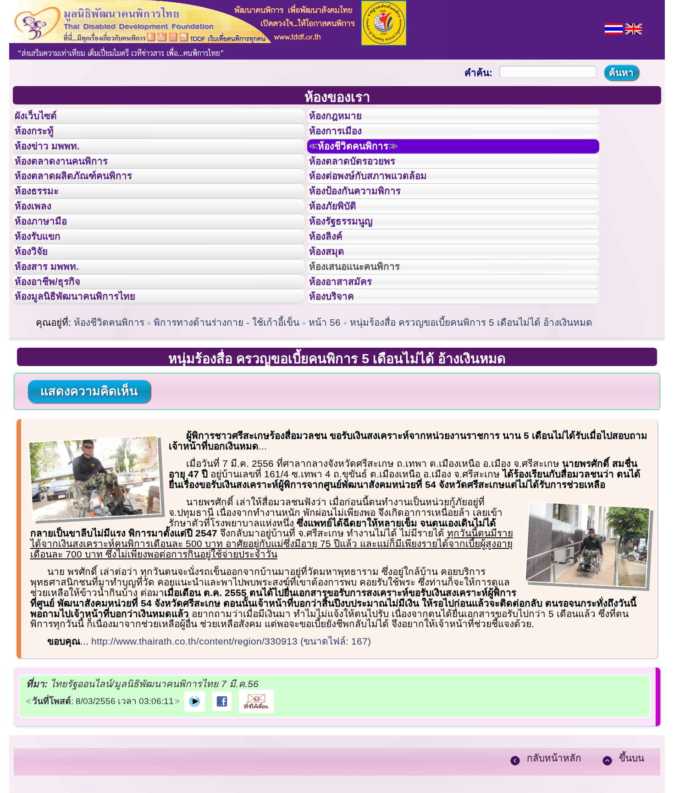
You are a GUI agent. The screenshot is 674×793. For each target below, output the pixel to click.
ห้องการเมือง (343, 139)
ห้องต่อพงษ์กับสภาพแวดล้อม (381, 200)
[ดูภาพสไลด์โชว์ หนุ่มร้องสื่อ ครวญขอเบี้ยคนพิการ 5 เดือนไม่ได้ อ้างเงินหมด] (194, 772)
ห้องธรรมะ (43, 221)
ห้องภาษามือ (48, 262)
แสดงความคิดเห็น (89, 463)
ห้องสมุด (332, 303)
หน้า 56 (325, 393)
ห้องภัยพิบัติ (340, 241)
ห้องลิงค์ (332, 283)
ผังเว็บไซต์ (43, 118)
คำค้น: (478, 72)
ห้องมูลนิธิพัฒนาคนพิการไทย (88, 365)
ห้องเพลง (39, 241)
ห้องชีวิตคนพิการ (365, 159)
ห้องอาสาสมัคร (349, 345)
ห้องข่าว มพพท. (55, 159)
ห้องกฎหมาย (343, 118)
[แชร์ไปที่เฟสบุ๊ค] (222, 772)
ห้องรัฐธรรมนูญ (349, 262)
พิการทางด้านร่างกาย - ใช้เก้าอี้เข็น (226, 393)
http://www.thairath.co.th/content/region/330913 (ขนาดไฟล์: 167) (231, 712)
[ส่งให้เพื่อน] (256, 772)
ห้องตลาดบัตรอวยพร (363, 180)
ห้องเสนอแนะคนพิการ (366, 324)
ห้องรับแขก (44, 283)
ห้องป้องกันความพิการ (366, 221)
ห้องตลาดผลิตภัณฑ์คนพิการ (86, 200)
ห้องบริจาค (339, 365)
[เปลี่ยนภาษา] (614, 27)
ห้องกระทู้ (40, 139)
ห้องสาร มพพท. (54, 324)
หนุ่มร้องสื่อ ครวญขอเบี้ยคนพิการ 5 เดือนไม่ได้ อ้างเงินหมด (471, 393)
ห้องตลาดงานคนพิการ (72, 180)
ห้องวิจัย (37, 303)
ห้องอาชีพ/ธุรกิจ (56, 345)
